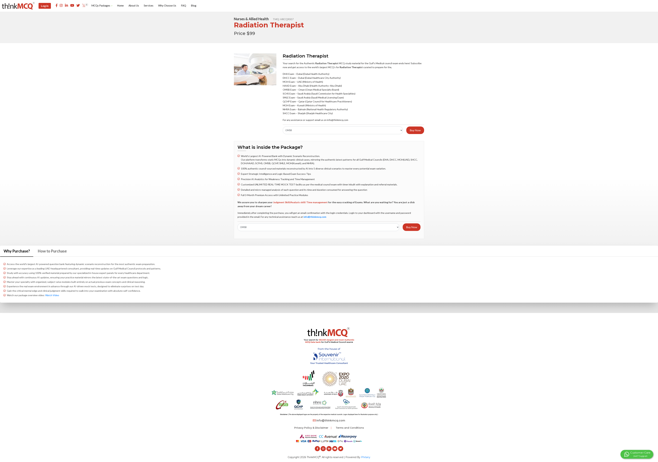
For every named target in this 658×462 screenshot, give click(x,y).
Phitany (365, 457)
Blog (193, 5)
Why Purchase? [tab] (17, 251)
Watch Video (52, 295)
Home (120, 5)
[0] (84, 5)
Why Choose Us (167, 5)
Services (148, 5)
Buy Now (415, 130)
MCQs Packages (100, 5)
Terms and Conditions (350, 427)
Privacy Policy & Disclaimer (311, 427)
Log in (44, 5)
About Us (134, 5)
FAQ (183, 5)
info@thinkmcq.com (330, 420)
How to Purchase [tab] (52, 251)
